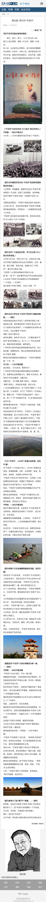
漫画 (17, 887)
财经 (40, 883)
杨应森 (3, 14)
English (25, 894)
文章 (3, 9)
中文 (20, 894)
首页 (6, 883)
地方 (40, 887)
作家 (17, 9)
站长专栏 (25, 9)
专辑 (10, 9)
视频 (29, 887)
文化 (6, 887)
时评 (17, 883)
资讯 (29, 883)
